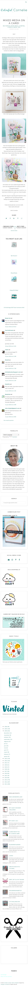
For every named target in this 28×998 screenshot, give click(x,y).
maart (6, 752)
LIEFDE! (11, 855)
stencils (10, 27)
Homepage (3, 974)
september (7, 739)
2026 (6, 726)
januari (6, 756)
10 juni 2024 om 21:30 (10, 380)
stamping (22, 26)
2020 (6, 765)
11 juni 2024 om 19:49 (10, 404)
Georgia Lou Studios (5, 984)
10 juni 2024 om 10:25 (10, 346)
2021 (6, 762)
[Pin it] (17, 218)
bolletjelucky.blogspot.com (13, 372)
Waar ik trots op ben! (6, 976)
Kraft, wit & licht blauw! (16, 879)
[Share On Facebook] (10, 218)
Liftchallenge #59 (14, 901)
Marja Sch (7, 318)
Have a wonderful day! (15, 797)
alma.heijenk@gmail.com (12, 408)
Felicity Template (15, 982)
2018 (6, 769)
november (7, 735)
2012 (6, 782)
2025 (6, 728)
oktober (6, 737)
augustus (6, 741)
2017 (6, 771)
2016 (6, 773)
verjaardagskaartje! (15, 890)
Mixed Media (14, 26)
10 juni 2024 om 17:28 (10, 368)
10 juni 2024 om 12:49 (10, 356)
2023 (6, 758)
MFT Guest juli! (13, 820)
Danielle (7, 384)
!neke (6, 349)
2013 (6, 779)
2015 (6, 775)
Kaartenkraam (9, 330)
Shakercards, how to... (10, 515)
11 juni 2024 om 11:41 (10, 390)
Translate (14, 437)
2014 (6, 777)
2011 (6, 784)
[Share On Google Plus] (14, 218)
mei (5, 748)
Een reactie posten (9, 420)
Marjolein (7, 394)
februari (6, 754)
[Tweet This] (6, 218)
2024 (6, 731)
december (6, 733)
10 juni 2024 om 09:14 (10, 326)
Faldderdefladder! (14, 844)
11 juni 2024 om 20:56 (10, 416)
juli (5, 743)
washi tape (17, 27)
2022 (6, 760)
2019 (6, 767)
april (5, 750)
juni (5, 745)
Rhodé (7, 360)
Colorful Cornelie (7, 982)
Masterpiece (7, 26)
